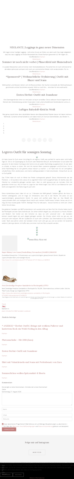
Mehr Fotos (37, 452)
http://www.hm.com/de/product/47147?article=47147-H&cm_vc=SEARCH (26, 260)
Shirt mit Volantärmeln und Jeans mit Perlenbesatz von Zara (32, 362)
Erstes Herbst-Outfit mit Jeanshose (19, 351)
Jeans (3, 311)
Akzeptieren (6, 475)
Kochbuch (37, 28)
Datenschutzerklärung (45, 426)
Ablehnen (18, 475)
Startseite (37, 10)
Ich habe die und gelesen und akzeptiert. (36, 426)
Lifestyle (37, 15)
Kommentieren (9, 429)
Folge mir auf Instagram (37, 442)
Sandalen (21, 311)
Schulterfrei (10, 311)
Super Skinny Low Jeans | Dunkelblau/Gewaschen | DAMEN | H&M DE (29, 252)
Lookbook (27, 311)
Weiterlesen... (37, 59)
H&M (15, 311)
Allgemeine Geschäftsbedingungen (23, 426)
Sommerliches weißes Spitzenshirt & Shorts (23, 373)
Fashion (37, 24)
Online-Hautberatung (37, 32)
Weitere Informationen (37, 478)
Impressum (37, 41)
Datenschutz (37, 37)
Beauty (37, 19)
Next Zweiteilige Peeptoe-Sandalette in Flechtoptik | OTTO (25, 285)
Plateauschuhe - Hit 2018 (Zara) (17, 340)
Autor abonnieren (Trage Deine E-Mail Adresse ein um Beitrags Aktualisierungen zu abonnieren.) (35, 424)
